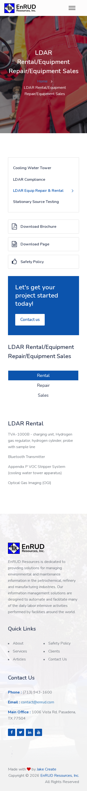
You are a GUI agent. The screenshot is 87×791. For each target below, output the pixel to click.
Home (42, 81)
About (18, 643)
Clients (54, 651)
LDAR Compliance (29, 179)
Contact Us (57, 659)
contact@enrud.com (37, 702)
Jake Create (46, 769)
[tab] (43, 375)
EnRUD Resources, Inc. (59, 775)
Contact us (30, 319)
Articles (19, 659)
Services (20, 651)
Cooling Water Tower (32, 168)
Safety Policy (32, 261)
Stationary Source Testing (36, 201)
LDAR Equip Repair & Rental (38, 190)
